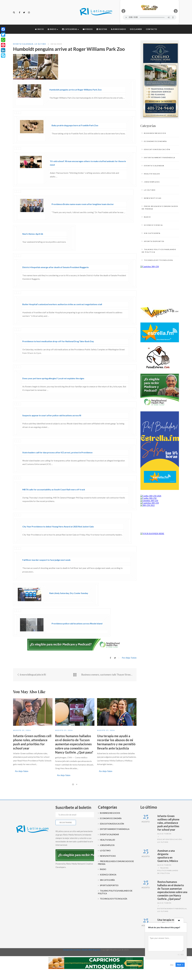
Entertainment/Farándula (159, 158)
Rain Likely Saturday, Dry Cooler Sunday (68, 593)
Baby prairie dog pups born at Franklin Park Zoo (75, 125)
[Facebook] (19, 12)
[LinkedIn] (3, 50)
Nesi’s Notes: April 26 (32, 234)
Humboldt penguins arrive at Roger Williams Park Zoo (75, 89)
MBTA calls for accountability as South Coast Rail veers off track (53, 489)
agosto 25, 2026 (22, 730)
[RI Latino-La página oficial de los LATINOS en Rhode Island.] (96, 12)
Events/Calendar (23, 44)
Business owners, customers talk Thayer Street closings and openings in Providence (107, 674)
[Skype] (3, 55)
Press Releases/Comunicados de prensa (160, 207)
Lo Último (40, 44)
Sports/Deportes (154, 241)
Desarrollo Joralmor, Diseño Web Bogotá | (82, 950)
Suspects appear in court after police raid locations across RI (51, 415)
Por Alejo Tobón (129, 657)
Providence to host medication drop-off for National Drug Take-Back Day (58, 341)
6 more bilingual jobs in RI (32, 674)
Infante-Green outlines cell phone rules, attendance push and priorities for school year (168, 822)
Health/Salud (152, 174)
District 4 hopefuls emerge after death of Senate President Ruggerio (55, 267)
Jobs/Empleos (152, 182)
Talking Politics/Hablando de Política (159, 250)
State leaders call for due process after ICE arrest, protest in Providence (57, 452)
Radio (147, 217)
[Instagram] (29, 12)
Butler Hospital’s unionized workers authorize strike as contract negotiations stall (62, 304)
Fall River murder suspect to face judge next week (46, 560)
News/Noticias (152, 198)
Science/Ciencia (153, 225)
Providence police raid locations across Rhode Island (77, 623)
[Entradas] (74, 675)
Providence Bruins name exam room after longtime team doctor (83, 204)
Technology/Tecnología (158, 260)
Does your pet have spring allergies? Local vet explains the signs (53, 378)
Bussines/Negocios (155, 133)
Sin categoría (152, 233)
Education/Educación (157, 149)
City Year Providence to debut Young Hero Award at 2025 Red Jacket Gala (58, 526)
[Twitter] (24, 12)
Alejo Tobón (164, 834)
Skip (171, 965)
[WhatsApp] (3, 39)
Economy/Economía (155, 141)
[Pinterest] (3, 45)
